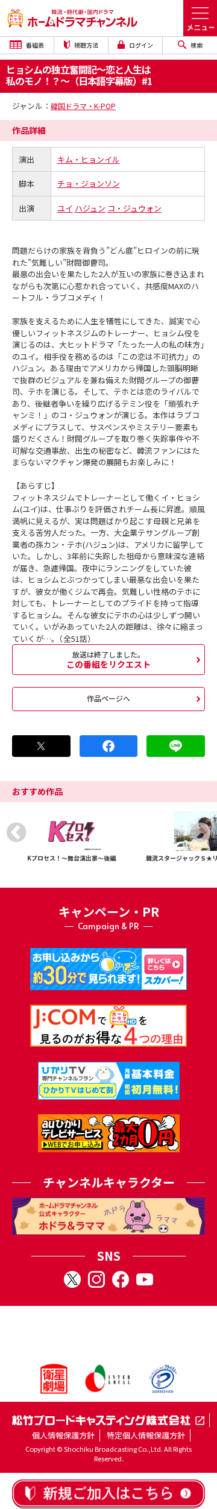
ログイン (140, 44)
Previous (16, 832)
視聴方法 (85, 44)
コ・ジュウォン (134, 208)
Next (200, 832)
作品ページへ (108, 698)
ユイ (65, 208)
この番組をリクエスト (108, 659)
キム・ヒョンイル (88, 159)
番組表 (34, 44)
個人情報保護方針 (63, 1435)
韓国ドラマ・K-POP (83, 106)
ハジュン (90, 208)
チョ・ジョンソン (88, 183)
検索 (196, 44)
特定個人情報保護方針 (146, 1435)
